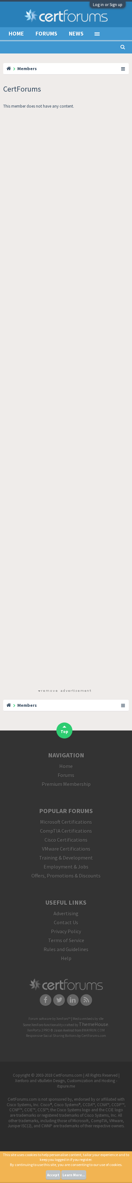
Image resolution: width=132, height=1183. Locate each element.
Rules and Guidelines (66, 949)
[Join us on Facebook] (46, 999)
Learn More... (73, 1175)
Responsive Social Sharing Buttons (51, 1035)
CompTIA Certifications (66, 831)
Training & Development (66, 857)
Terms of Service (66, 940)
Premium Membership (66, 784)
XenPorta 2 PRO (38, 1030)
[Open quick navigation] (123, 68)
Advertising (66, 913)
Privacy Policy (66, 931)
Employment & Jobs (66, 866)
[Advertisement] (64, 400)
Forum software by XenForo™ (50, 1018)
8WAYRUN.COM (93, 1030)
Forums (46, 33)
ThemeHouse (93, 1024)
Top (64, 731)
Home (16, 33)
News (76, 33)
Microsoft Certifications (66, 822)
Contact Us (66, 922)
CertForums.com (93, 1035)
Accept (53, 1175)
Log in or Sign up (107, 4)
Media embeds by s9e (88, 1018)
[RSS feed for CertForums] (87, 999)
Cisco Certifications (66, 839)
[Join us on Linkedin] (73, 999)
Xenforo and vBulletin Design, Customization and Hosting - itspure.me (66, 1083)
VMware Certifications (66, 848)
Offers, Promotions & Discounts (66, 875)
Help (66, 958)
